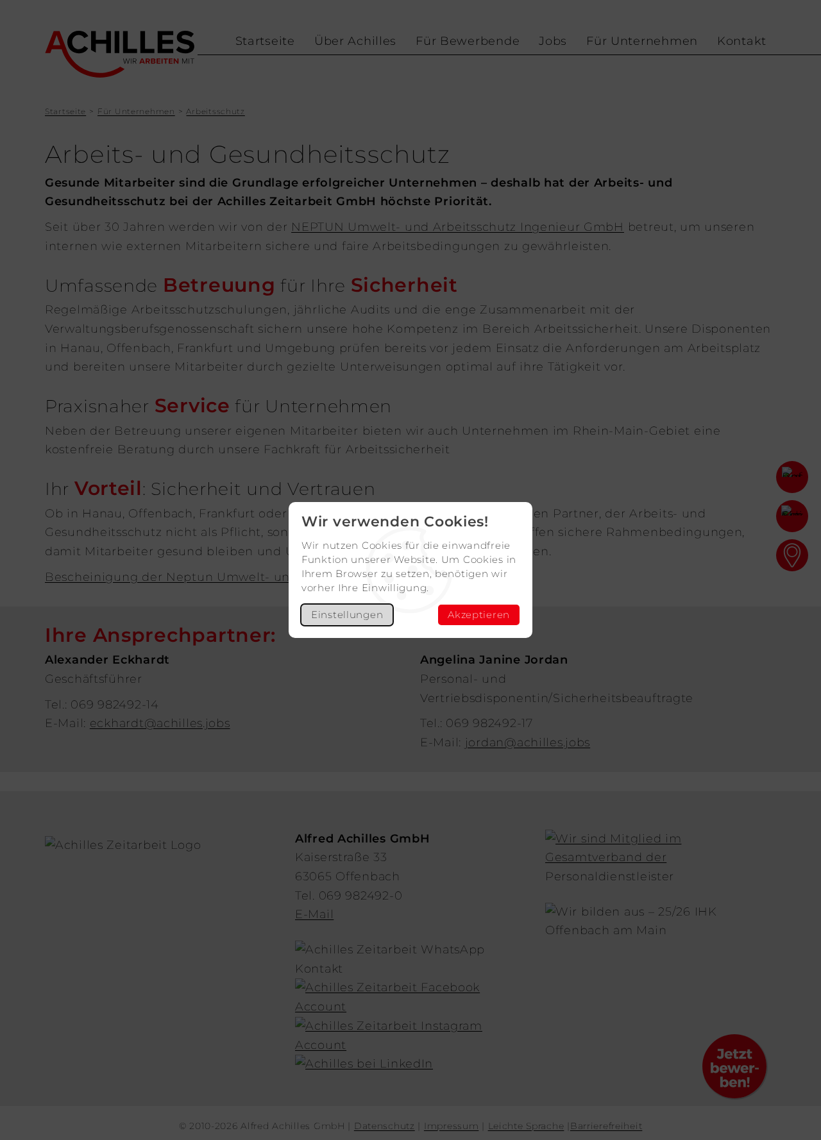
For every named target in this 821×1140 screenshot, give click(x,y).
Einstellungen (347, 614)
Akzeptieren (479, 614)
